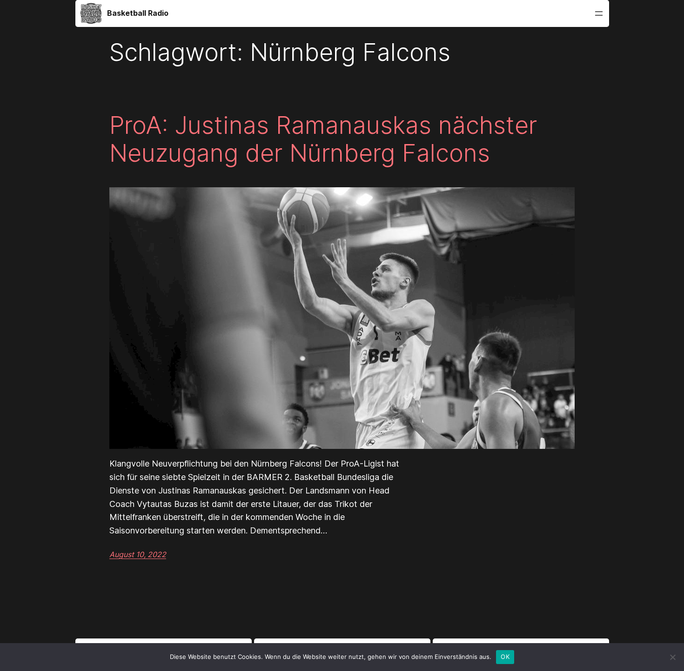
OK (505, 656)
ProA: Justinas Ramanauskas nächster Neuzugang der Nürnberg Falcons (323, 139)
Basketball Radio (137, 13)
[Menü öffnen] (598, 13)
